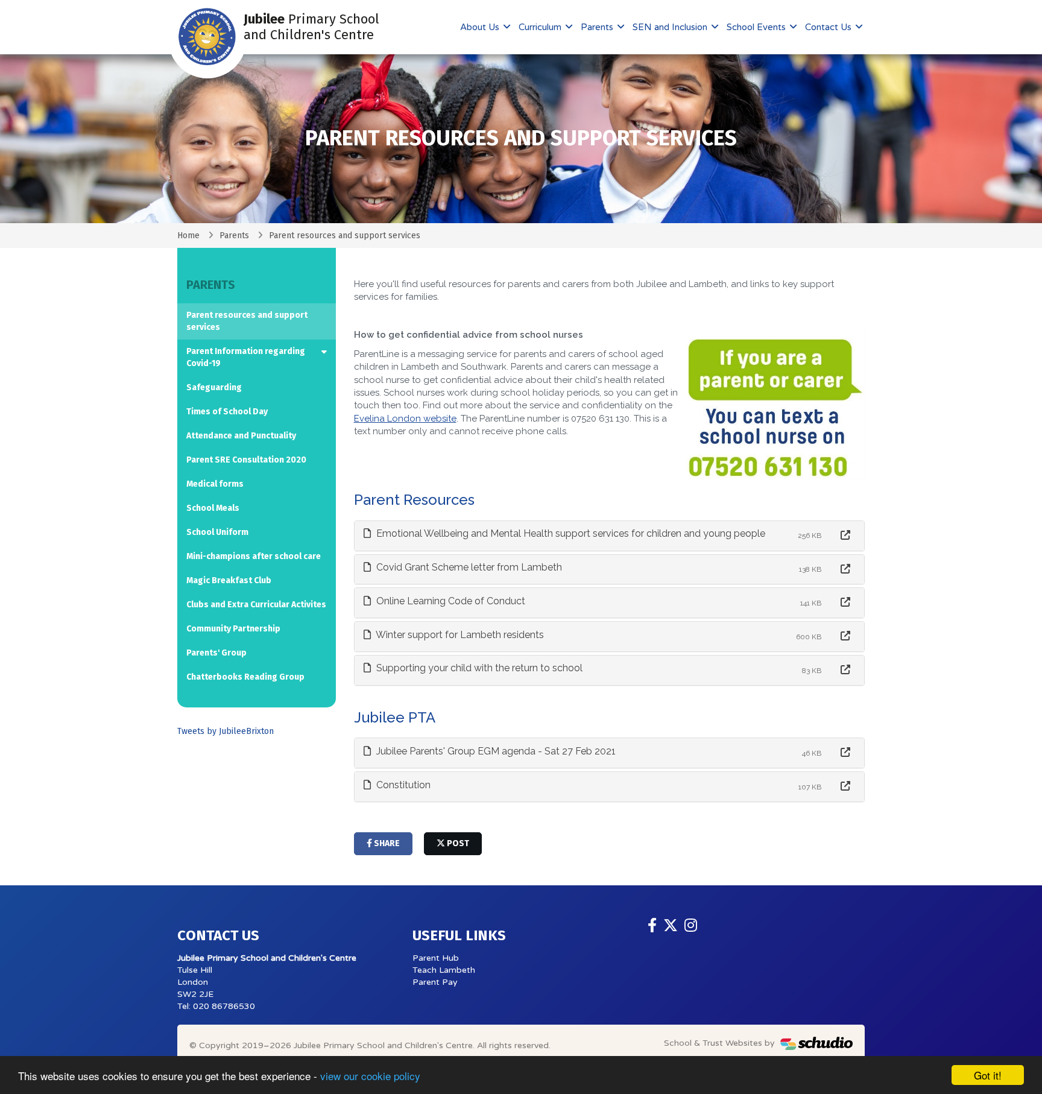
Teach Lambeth (443, 970)
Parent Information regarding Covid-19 (245, 357)
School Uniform (217, 532)
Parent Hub (435, 958)
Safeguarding (214, 387)
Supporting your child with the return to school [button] (478, 668)
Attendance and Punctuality (241, 436)
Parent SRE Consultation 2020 (246, 460)
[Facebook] (652, 925)
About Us (481, 27)
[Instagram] (690, 925)
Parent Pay (435, 982)
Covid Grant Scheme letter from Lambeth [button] (468, 567)
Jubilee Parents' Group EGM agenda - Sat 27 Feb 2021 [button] (495, 751)
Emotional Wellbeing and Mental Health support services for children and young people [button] (569, 533)
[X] (670, 925)
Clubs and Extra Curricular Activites (256, 604)
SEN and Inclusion (671, 27)
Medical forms (215, 484)
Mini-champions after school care (253, 556)
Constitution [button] (402, 785)
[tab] (610, 536)
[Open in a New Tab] (845, 536)
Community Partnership (233, 629)
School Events (757, 27)
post (457, 843)
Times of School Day (227, 411)
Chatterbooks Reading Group (245, 677)
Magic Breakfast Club (228, 580)
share (386, 843)
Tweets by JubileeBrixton (225, 731)
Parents (598, 27)
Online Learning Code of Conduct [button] (449, 601)
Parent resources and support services (247, 321)
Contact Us (829, 27)
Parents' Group (216, 653)
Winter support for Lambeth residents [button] (459, 634)
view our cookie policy (370, 1075)
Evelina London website (405, 418)
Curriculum (541, 27)
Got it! (988, 1075)
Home (188, 235)
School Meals (212, 508)
